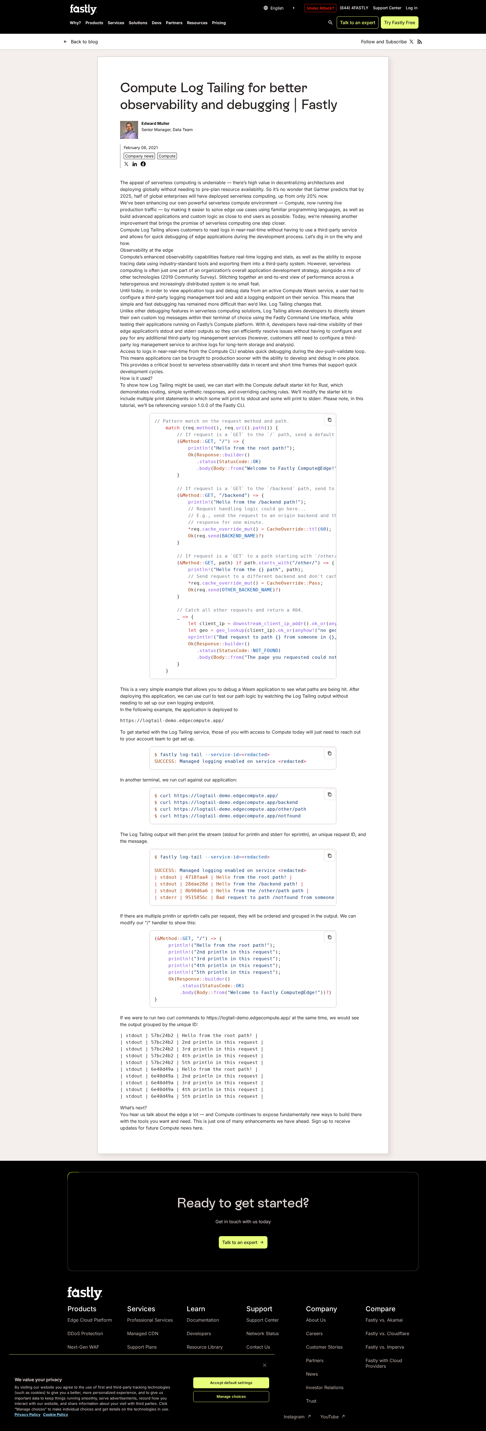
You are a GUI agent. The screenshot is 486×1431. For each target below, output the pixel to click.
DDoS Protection (85, 1333)
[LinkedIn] (134, 164)
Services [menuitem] (116, 22)
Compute (167, 156)
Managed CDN (142, 1333)
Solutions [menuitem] (138, 22)
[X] (126, 164)
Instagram (294, 1416)
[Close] (264, 1365)
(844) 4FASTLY (354, 7)
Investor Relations (324, 1387)
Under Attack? (320, 8)
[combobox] (280, 8)
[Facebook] (143, 164)
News (312, 1374)
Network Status (262, 1333)
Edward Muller (155, 123)
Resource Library (205, 1347)
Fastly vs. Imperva (385, 1347)
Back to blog (84, 41)
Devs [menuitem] (156, 22)
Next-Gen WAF (83, 1347)
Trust (311, 1401)
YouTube (329, 1416)
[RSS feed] (419, 41)
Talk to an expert (357, 22)
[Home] (82, 9)
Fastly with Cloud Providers (384, 1363)
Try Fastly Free (399, 22)
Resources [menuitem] (197, 22)
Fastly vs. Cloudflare (387, 1333)
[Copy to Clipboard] (329, 419)
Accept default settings (231, 1382)
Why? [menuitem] (75, 22)
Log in (411, 7)
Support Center (387, 7)
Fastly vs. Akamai (384, 1320)
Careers (314, 1333)
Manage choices (231, 1396)
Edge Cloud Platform (90, 1320)
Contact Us (258, 1347)
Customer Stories (324, 1347)
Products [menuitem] (94, 22)
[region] (142, 1388)
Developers (199, 1333)
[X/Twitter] (411, 41)
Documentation (203, 1320)
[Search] (330, 22)
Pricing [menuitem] (219, 22)
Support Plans (142, 1347)
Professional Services (150, 1320)
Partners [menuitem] (174, 22)
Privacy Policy (27, 1414)
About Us (316, 1320)
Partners (314, 1360)
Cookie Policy (55, 1414)
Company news (139, 156)
